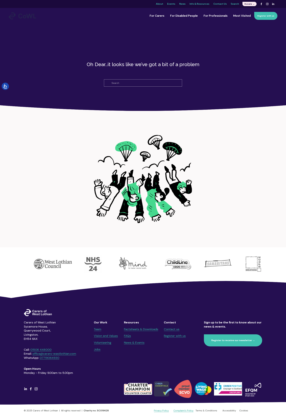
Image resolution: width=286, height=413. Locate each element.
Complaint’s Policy (183, 410)
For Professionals (216, 16)
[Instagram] (267, 3)
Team (97, 329)
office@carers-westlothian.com (54, 353)
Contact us (171, 329)
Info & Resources (199, 3)
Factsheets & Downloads (141, 329)
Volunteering (102, 342)
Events (171, 3)
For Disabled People (184, 16)
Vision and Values (106, 336)
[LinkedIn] (273, 3)
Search (235, 3)
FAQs (127, 336)
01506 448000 (40, 350)
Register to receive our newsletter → (233, 340)
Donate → (249, 4)
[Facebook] (261, 3)
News (182, 3)
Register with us (265, 16)
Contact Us (220, 3)
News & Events (134, 342)
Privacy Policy (161, 410)
